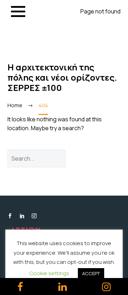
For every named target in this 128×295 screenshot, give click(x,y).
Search (98, 158)
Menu (18, 11)
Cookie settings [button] (49, 273)
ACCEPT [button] (91, 273)
